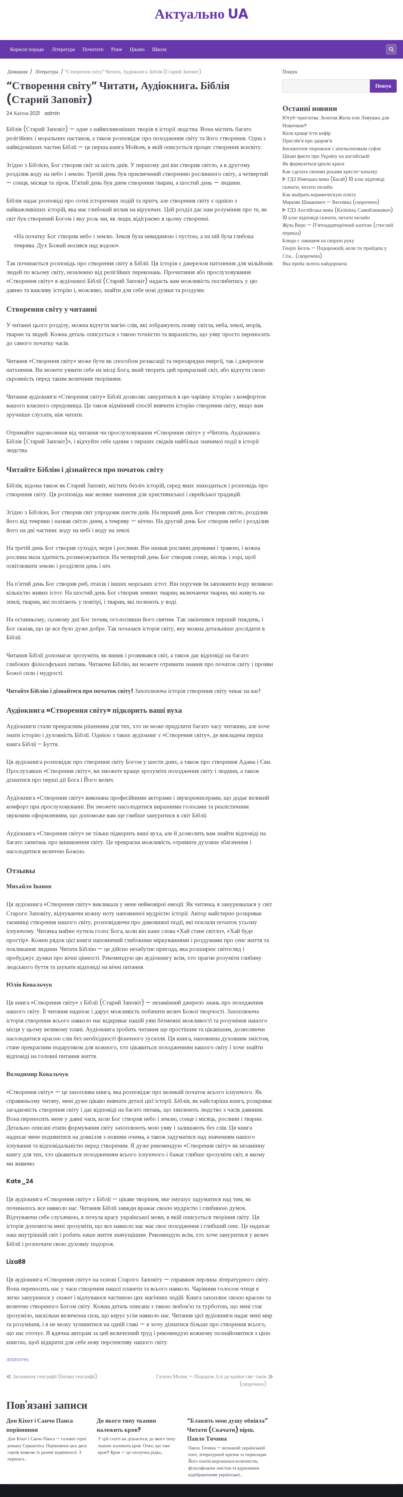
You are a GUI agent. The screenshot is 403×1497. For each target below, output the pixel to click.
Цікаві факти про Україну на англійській (326, 156)
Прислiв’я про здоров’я (307, 141)
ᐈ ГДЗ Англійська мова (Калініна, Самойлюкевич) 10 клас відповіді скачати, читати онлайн (337, 213)
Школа (159, 49)
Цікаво (137, 49)
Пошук (290, 71)
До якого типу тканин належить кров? (126, 1425)
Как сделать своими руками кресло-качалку (329, 171)
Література (63, 49)
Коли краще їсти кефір (306, 133)
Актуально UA (201, 14)
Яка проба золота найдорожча (314, 263)
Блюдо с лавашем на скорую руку (318, 240)
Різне (116, 49)
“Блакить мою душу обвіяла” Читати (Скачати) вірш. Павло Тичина (227, 1429)
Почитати (93, 49)
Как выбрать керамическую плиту (319, 194)
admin (52, 113)
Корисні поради (27, 49)
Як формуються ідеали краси (313, 164)
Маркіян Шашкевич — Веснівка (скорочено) (330, 202)
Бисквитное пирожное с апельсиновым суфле (331, 148)
